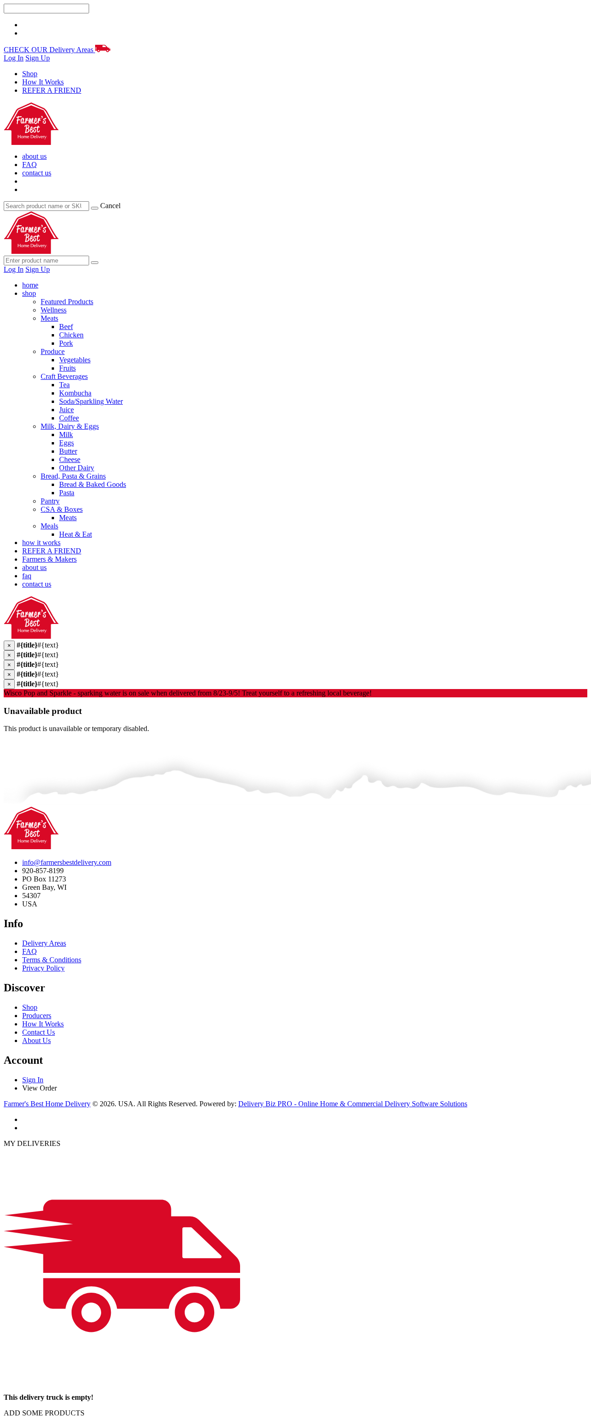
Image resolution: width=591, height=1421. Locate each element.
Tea (64, 385)
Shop (29, 74)
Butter (68, 451)
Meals (49, 526)
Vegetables (74, 360)
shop (29, 293)
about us (34, 156)
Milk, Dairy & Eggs (70, 426)
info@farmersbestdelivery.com (66, 862)
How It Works (43, 82)
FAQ (29, 164)
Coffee (69, 418)
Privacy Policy (43, 968)
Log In (14, 58)
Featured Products (67, 302)
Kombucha (75, 393)
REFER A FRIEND (51, 90)
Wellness (53, 310)
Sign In (32, 1080)
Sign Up (37, 58)
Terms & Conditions (51, 960)
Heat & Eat (75, 534)
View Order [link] (39, 1088)
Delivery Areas (44, 943)
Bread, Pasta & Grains (73, 476)
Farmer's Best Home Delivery (47, 1104)
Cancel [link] (110, 206)
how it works (41, 542)
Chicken (71, 335)
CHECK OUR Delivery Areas (49, 50)
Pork (66, 343)
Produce (53, 351)
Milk (66, 434)
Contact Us (38, 1032)
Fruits (67, 368)
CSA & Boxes (62, 509)
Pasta (66, 493)
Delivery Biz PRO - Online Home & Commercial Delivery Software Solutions (352, 1104)
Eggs (66, 443)
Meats (49, 318)
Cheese (69, 459)
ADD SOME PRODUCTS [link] (44, 1413)
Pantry (50, 501)
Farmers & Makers (49, 559)
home (30, 285)
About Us (36, 1040)
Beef (66, 326)
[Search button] (94, 262)
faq (26, 576)
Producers (36, 1015)
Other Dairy (76, 468)
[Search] (94, 208)
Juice (66, 410)
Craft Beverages (64, 376)
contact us (36, 173)
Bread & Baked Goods (92, 484)
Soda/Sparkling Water (91, 401)
